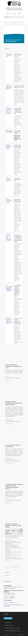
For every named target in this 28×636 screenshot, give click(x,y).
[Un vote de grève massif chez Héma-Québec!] (14, 437)
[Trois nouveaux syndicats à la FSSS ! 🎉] (9, 181)
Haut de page (21, 634)
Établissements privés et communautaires (13, 377)
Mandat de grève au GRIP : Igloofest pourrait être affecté (20, 86)
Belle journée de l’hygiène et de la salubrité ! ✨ (17, 132)
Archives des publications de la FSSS (12, 628)
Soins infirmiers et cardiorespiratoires (12, 557)
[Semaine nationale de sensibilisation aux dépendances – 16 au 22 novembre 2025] (9, 111)
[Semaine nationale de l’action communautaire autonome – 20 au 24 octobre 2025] (9, 321)
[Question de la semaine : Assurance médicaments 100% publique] (14, 516)
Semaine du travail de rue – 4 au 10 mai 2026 (17, 55)
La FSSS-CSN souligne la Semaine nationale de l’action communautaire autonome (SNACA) (14, 487)
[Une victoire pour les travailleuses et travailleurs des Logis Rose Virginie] (14, 394)
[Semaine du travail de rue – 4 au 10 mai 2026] (9, 57)
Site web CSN (8, 622)
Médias (19, 13)
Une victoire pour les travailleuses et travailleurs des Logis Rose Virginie (13, 403)
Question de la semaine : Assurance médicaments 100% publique (13, 525)
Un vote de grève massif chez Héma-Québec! (13, 445)
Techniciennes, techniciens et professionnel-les (14, 558)
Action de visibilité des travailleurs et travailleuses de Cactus (13, 366)
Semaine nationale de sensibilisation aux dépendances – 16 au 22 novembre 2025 (18, 111)
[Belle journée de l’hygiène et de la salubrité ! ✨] (9, 133)
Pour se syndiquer (8, 618)
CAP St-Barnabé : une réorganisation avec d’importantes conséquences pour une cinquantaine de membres (18, 238)
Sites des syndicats (9, 625)
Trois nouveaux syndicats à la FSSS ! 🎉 (18, 179)
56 (18, 566)
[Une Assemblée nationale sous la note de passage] (9, 202)
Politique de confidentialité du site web (12, 630)
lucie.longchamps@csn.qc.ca (9, 588)
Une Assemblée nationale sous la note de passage (17, 201)
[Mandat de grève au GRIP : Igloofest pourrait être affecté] (9, 88)
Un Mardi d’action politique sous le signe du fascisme (17, 146)
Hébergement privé (8, 543)
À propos (8, 13)
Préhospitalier (7, 550)
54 (13, 566)
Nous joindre (13, 13)
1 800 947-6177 (12, 602)
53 (10, 566)
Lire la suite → (17, 81)
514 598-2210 (11, 596)
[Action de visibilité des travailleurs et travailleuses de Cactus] (14, 357)
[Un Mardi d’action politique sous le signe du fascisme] (9, 148)
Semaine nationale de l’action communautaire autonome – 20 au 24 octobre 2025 (17, 321)
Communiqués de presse (10, 420)
